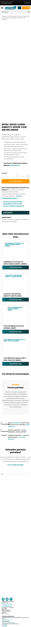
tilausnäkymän (16, 423)
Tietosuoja (5, 625)
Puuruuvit (19, 16)
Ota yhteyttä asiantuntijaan (13, 202)
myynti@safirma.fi (7, 606)
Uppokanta (26, 16)
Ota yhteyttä (27, 2)
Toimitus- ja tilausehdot (8, 622)
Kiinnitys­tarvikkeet (11, 16)
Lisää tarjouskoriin (15, 181)
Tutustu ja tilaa (15, 267)
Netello (5, 626)
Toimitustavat (15, 165)
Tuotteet (4, 16)
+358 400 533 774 (7, 605)
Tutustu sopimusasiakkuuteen (13, 206)
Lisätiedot (15, 213)
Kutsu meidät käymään (16, 465)
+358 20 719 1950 (7, 604)
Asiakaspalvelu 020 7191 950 (12, 204)
